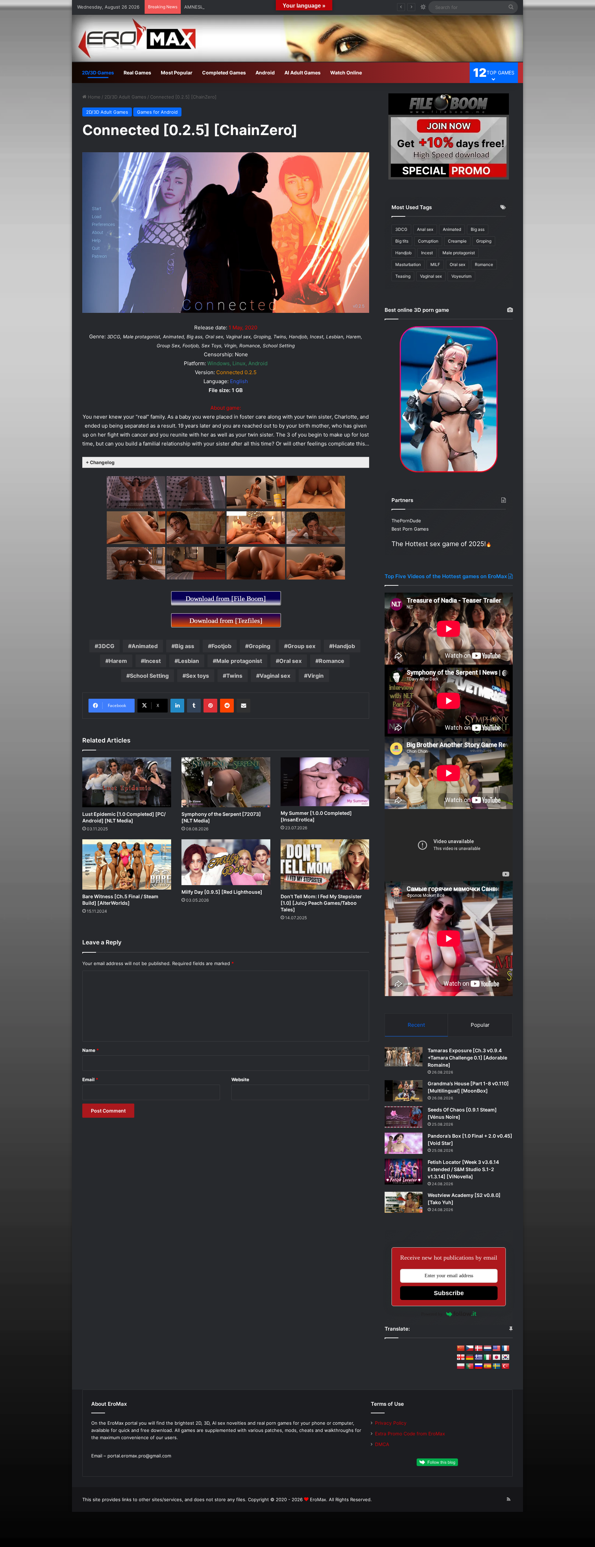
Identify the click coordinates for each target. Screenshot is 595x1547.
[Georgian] (461, 1357)
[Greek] (478, 1357)
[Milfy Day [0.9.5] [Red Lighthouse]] (225, 862)
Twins (234, 675)
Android (265, 72)
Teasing (402, 276)
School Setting (149, 675)
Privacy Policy (391, 1423)
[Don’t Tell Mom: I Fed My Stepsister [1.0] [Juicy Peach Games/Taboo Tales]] (325, 864)
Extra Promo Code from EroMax (410, 1433)
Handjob (344, 646)
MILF (435, 264)
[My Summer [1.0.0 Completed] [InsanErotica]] (325, 781)
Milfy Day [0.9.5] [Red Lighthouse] (221, 892)
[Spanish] (487, 1366)
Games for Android (157, 112)
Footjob (221, 646)
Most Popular (176, 72)
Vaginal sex (275, 675)
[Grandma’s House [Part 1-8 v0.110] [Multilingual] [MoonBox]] (403, 1091)
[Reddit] (227, 706)
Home (93, 97)
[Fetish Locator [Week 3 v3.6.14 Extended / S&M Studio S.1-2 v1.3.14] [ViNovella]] (403, 1172)
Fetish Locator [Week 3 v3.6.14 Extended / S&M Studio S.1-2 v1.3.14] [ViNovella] (463, 1169)
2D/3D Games (98, 72)
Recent (416, 1025)
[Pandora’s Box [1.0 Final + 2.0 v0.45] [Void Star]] (403, 1143)
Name (90, 1050)
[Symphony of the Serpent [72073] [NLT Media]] (225, 782)
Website (240, 1079)
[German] (470, 1357)
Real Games (137, 72)
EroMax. (318, 1499)
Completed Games (224, 72)
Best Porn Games (410, 529)
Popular (480, 1025)
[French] (505, 1348)
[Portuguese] (470, 1366)
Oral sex (290, 660)
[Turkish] (505, 1366)
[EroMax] (297, 38)
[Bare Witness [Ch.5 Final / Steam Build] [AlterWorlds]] (126, 864)
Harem (118, 660)
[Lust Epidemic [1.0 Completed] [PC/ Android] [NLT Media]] (126, 782)
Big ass (184, 646)
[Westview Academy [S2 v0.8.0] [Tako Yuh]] (403, 1202)
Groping (259, 646)
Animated (145, 646)
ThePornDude (406, 520)
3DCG (106, 646)
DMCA (382, 1444)
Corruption (428, 241)
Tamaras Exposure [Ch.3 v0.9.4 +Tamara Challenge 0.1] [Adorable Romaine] (467, 1057)
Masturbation (408, 264)
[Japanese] (496, 1357)
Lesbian (188, 660)
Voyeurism (461, 276)
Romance (331, 660)
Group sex (301, 646)
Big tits (401, 241)
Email (90, 1079)
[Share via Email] (243, 706)
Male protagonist (239, 660)
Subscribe (449, 1293)
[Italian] (487, 1357)
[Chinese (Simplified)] (461, 1348)
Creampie (457, 241)
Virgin (315, 675)
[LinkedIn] (177, 706)
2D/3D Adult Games (125, 97)
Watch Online (346, 72)
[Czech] (470, 1348)
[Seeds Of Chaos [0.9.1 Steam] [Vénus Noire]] (403, 1117)
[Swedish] (496, 1366)
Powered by (432, 1314)
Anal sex (425, 229)
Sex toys (197, 675)
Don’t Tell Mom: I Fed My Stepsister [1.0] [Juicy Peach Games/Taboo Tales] (321, 902)
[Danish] (478, 1348)
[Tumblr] (194, 706)
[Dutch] (487, 1348)
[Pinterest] (210, 706)
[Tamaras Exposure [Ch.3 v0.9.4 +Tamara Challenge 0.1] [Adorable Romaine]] (403, 1057)
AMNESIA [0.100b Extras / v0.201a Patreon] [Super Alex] (245, 7)
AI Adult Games (302, 72)
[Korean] (505, 1357)
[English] (496, 1348)
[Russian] (478, 1366)
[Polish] (461, 1366)
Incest (152, 660)
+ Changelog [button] (100, 462)
